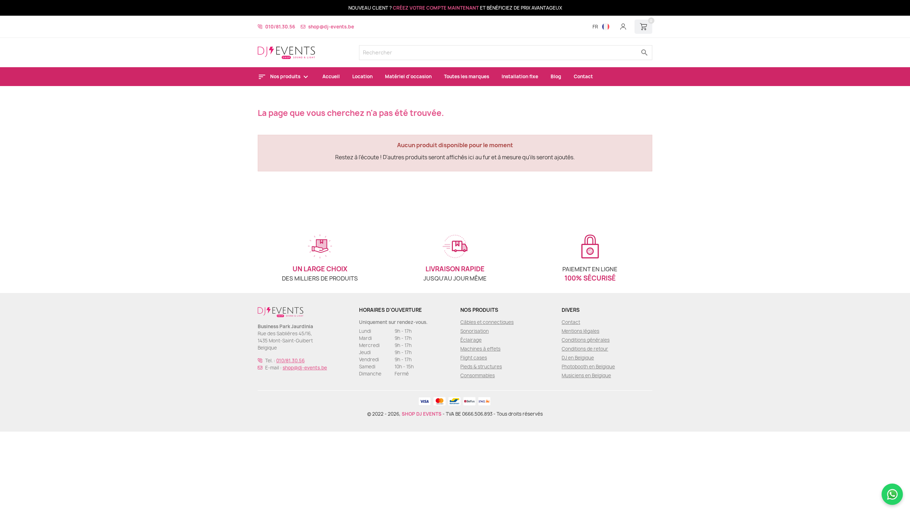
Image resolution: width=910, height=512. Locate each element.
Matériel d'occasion (408, 76)
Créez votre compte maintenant (436, 8)
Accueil (331, 76)
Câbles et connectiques (487, 322)
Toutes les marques (466, 76)
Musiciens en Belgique (586, 375)
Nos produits (285, 76)
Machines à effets (480, 349)
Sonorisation (474, 331)
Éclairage (471, 340)
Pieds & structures (481, 366)
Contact (583, 76)
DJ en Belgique (578, 357)
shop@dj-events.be (331, 26)
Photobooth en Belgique (588, 366)
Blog (556, 76)
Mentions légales (580, 331)
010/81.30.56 (280, 26)
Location (362, 76)
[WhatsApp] (892, 494)
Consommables (477, 375)
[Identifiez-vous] (623, 26)
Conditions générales (586, 340)
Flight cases (473, 357)
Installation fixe (520, 76)
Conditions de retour (585, 349)
